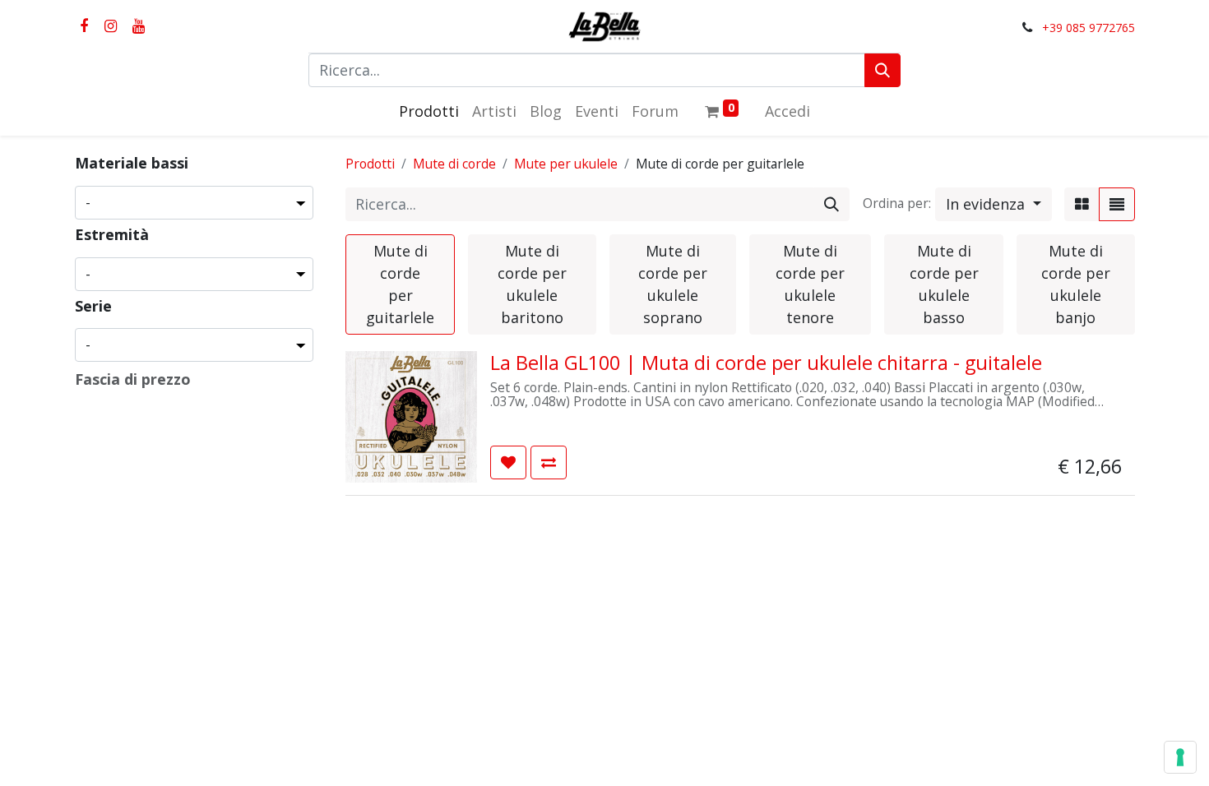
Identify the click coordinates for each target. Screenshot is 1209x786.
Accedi (787, 111)
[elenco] (1117, 204)
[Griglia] (1082, 204)
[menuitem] (429, 111)
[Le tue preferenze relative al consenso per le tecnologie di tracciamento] (1180, 757)
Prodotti (370, 164)
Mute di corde (454, 164)
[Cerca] (882, 70)
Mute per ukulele (566, 164)
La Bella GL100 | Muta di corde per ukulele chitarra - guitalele (766, 362)
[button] (993, 204)
